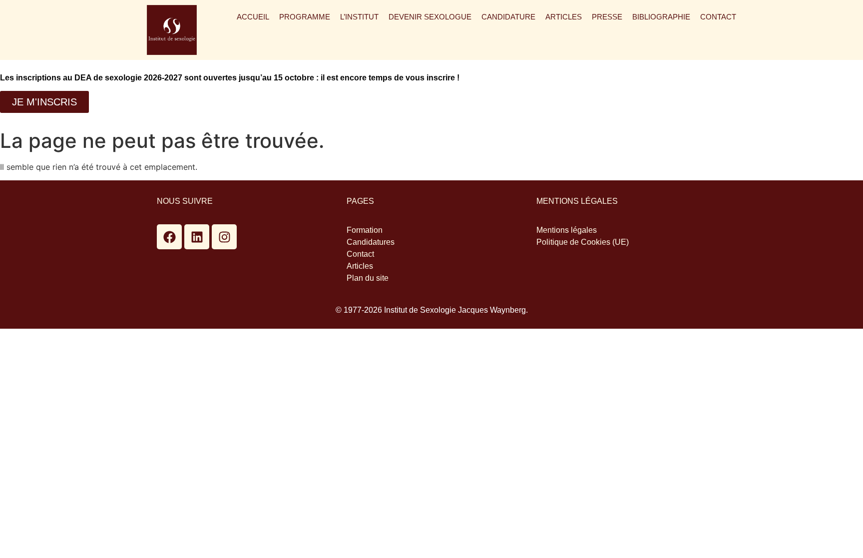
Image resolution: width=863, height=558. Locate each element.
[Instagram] (224, 236)
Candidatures (371, 242)
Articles (563, 16)
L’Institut (359, 16)
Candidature (508, 16)
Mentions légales (566, 230)
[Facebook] (169, 236)
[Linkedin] (196, 236)
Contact (718, 16)
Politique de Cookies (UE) (582, 242)
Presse (607, 16)
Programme (304, 16)
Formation (365, 230)
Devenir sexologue (430, 16)
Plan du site (368, 278)
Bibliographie (661, 16)
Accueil (253, 16)
